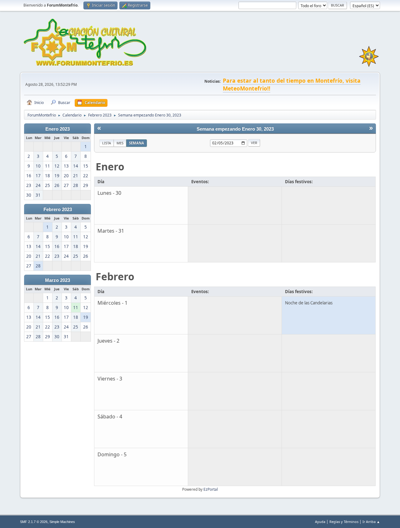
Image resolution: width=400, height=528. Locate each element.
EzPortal (210, 489)
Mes (120, 143)
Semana (136, 143)
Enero (110, 166)
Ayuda (320, 521)
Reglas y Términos (343, 521)
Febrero (115, 276)
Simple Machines (62, 522)
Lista (106, 143)
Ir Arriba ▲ (371, 521)
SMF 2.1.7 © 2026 (34, 522)
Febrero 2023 (57, 209)
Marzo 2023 (57, 280)
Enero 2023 (57, 129)
